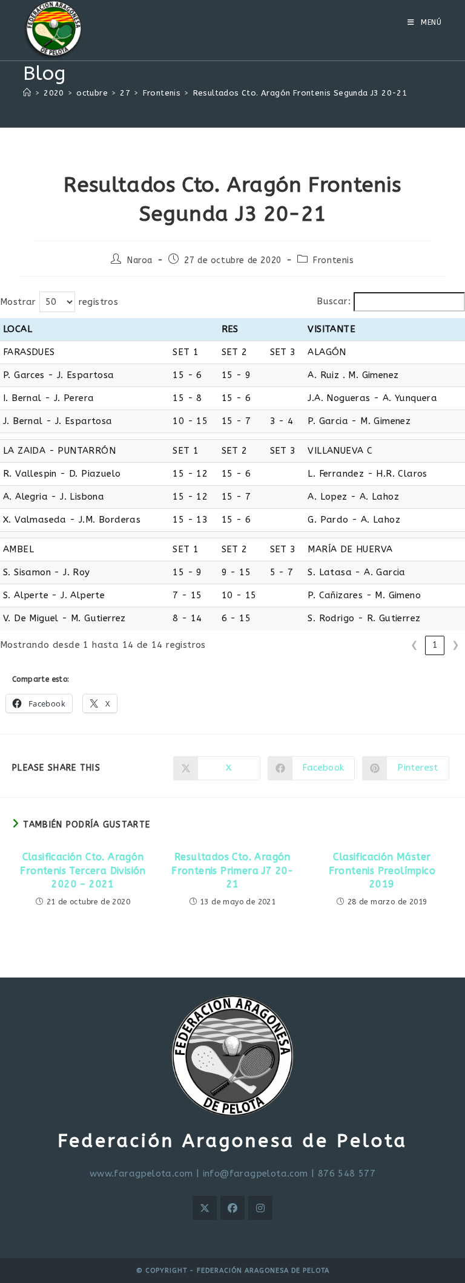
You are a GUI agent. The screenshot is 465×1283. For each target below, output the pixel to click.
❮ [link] (414, 644)
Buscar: (334, 301)
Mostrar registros (59, 301)
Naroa (140, 260)
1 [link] (435, 644)
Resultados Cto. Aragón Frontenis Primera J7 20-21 (232, 870)
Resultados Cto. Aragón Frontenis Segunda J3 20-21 (300, 92)
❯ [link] (456, 644)
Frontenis (333, 260)
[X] (205, 1208)
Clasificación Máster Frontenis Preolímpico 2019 (382, 870)
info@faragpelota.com (255, 1173)
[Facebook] (232, 1208)
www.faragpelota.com (141, 1173)
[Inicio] (27, 92)
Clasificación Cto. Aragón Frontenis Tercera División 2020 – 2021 (82, 870)
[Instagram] (260, 1208)
